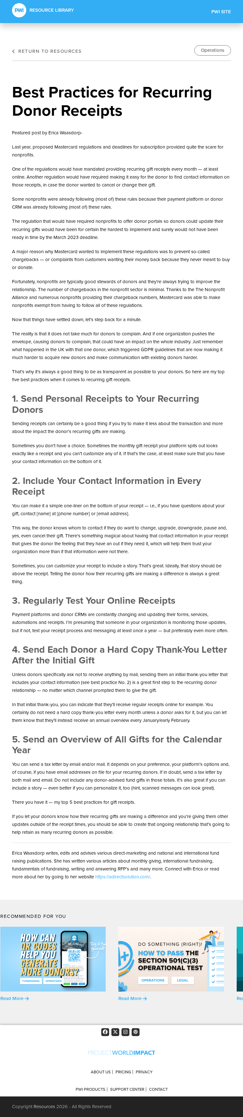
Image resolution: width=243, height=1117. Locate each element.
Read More (12, 998)
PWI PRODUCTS (90, 1089)
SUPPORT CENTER (127, 1089)
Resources (44, 1106)
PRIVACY (144, 1072)
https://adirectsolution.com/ (122, 876)
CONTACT (158, 1089)
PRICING (123, 1072)
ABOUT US (101, 1072)
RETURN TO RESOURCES (49, 51)
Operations (212, 50)
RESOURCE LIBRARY (51, 10)
